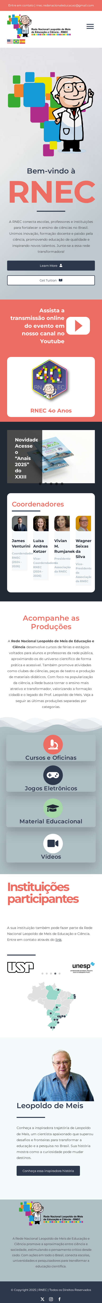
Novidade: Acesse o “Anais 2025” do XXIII (27, 458)
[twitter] (42, 1299)
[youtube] (78, 326)
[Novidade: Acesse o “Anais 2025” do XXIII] (51, 456)
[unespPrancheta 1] (81, 964)
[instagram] (51, 1299)
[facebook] (59, 1299)
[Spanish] (22, 41)
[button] (42, 974)
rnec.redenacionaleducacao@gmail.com (65, 5)
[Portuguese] (16, 41)
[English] (10, 41)
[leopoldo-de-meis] (51, 1042)
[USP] (20, 962)
